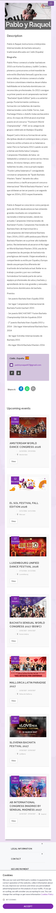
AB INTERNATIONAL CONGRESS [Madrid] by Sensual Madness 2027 (26, 806)
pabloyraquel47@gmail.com (28, 364)
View (13, 461)
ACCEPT (28, 906)
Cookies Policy (47, 894)
